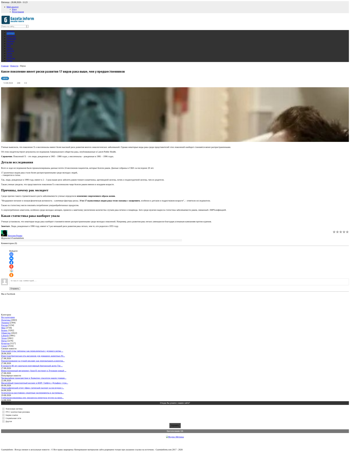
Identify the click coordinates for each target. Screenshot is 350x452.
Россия (4, 325)
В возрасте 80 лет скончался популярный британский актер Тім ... (32, 366)
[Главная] (18, 24)
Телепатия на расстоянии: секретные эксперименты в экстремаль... (32, 393)
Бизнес (4, 330)
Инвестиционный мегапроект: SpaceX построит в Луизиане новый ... (33, 371)
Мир (3, 328)
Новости (14, 66)
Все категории (8, 317)
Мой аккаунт (13, 7)
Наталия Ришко (15, 235)
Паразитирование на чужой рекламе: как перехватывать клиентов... (33, 361)
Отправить (14, 289)
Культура (5, 343)
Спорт (4, 346)
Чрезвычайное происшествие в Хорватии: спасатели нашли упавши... (33, 378)
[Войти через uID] (11, 254)
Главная (4, 66)
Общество (6, 333)
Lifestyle (5, 335)
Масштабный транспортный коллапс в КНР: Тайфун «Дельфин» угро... (34, 383)
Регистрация (18, 12)
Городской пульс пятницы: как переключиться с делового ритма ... (32, 351)
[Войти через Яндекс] (11, 267)
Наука (5, 78)
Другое (9, 421)
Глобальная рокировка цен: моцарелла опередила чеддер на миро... (32, 398)
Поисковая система (14, 409)
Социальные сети (13, 418)
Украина (5, 322)
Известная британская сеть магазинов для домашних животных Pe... (33, 356)
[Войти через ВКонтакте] (11, 258)
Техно (4, 338)
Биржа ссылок (12, 415)
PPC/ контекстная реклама (18, 412)
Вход (14, 9)
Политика (6, 320)
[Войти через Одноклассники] (11, 275)
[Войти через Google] (11, 271)
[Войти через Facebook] (11, 262)
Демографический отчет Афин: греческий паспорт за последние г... (32, 388)
